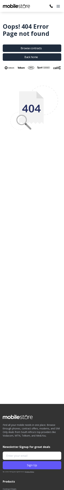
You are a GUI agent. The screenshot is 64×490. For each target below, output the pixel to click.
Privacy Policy (29, 472)
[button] (58, 6)
